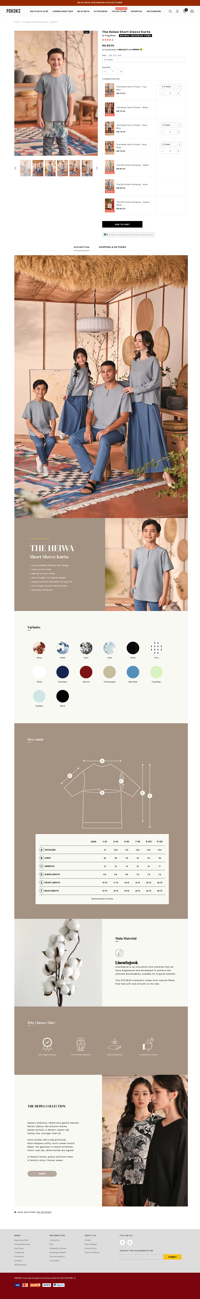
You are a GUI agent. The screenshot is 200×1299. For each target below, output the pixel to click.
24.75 (148, 891)
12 (105, 866)
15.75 (104, 882)
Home (17, 22)
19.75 (126, 882)
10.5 (116, 850)
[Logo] (16, 10)
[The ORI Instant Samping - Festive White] (109, 205)
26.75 (159, 891)
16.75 (104, 891)
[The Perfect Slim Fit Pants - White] (109, 109)
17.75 (115, 882)
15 (138, 866)
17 (160, 866)
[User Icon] (177, 11)
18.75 (115, 891)
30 (127, 858)
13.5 (149, 850)
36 (160, 858)
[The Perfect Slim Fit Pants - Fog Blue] (109, 90)
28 (116, 858)
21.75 (137, 882)
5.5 (104, 874)
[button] (108, 40)
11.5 (126, 850)
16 (149, 866)
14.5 (159, 850)
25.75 (159, 882)
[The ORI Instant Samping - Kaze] (109, 186)
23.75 (148, 882)
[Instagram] (130, 1242)
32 (138, 858)
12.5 (137, 850)
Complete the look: (111, 79)
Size (112, 55)
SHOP (42, 1173)
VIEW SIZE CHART (115, 55)
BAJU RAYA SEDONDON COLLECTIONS (100, 2)
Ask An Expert (44, 1212)
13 (116, 866)
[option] (56, 93)
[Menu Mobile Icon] (192, 11)
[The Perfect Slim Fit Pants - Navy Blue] (109, 128)
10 (105, 850)
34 (148, 858)
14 (127, 866)
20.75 (126, 891)
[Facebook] (122, 1242)
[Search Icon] (170, 11)
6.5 (115, 874)
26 (105, 858)
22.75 (137, 891)
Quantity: (106, 67)
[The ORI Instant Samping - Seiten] (109, 167)
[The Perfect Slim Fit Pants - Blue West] (109, 148)
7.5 (137, 874)
